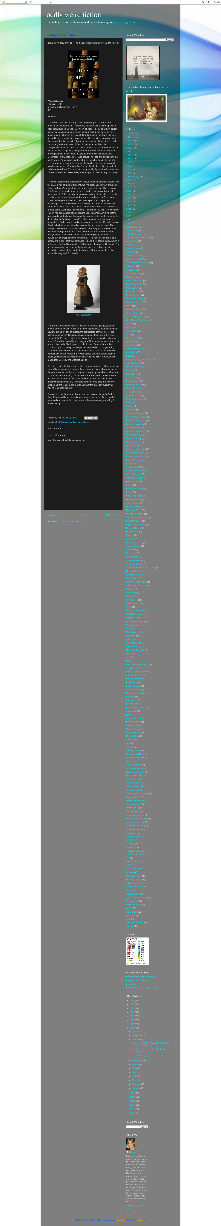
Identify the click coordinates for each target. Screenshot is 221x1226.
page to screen (133, 686)
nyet (128, 657)
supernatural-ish (134, 829)
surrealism (131, 833)
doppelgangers (133, 363)
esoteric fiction (133, 392)
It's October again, (140, 1055)
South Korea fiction (135, 772)
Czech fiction (132, 338)
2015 (128, 187)
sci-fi (128, 743)
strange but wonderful (136, 801)
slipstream (131, 761)
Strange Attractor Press (137, 793)
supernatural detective (136, 818)
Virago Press (132, 901)
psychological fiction (135, 707)
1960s (129, 166)
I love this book (133, 546)
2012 (132, 1113)
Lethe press (132, 600)
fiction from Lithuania (136, 442)
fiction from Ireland (135, 435)
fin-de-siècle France (135, 456)
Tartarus (130, 847)
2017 (128, 194)
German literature (134, 478)
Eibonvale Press (134, 385)
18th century (132, 137)
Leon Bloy (131, 593)
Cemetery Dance (134, 309)
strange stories (133, 804)
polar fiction (131, 700)
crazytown (131, 327)
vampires (130, 890)
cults (128, 334)
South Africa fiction (135, 768)
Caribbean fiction (134, 302)
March (135, 1080)
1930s (129, 155)
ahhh (128, 245)
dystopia (130, 370)
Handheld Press (133, 510)
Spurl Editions (132, 783)
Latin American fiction (136, 582)
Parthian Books (133, 689)
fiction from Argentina (136, 417)
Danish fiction (132, 342)
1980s (129, 173)
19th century (132, 176)
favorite (129, 410)
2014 (128, 184)
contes (129, 324)
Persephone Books (135, 693)
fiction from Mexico (135, 446)
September (137, 1060)
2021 (128, 209)
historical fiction (133, 528)
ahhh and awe (133, 248)
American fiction (133, 259)
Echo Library (132, 377)
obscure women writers (137, 664)
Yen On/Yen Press (135, 922)
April (134, 1076)
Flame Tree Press (134, 460)
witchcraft (130, 915)
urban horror (132, 883)
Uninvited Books (134, 879)
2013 (128, 180)
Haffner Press (132, 507)
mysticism (131, 635)
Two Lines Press (134, 869)
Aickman (130, 252)
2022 (128, 212)
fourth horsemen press (137, 471)
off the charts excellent (137, 671)
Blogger (141, 1220)
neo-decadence (133, 643)
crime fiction (132, 331)
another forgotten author (138, 263)
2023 (128, 216)
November (137, 1035)
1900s (129, 141)
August (135, 1064)
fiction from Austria (135, 424)
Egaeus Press (133, 381)
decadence (131, 352)
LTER (129, 607)
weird (128, 908)
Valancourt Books (134, 887)
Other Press (132, 682)
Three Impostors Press (137, 854)
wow (128, 919)
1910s (129, 144)
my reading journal (124, 22)
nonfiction (130, 984)
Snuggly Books (133, 765)
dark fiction (131, 345)
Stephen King (132, 790)
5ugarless (120, 1220)
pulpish (129, 714)
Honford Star (132, 532)
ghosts (129, 485)
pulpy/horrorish (133, 722)
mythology (131, 639)
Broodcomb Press (134, 298)
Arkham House (133, 273)
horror (129, 535)
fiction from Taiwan (135, 453)
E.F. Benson (132, 374)
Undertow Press (133, 876)
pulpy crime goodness (136, 718)
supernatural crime (135, 815)
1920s (129, 148)
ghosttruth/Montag (135, 489)
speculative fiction (134, 775)
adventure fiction (134, 234)
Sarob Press (132, 740)
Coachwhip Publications (137, 320)
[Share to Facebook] (93, 418)
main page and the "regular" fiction (142, 987)
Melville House (133, 618)
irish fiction (131, 553)
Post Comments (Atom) (71, 521)
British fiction (132, 291)
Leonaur (130, 596)
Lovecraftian (132, 603)
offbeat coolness (134, 675)
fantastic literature (134, 399)
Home (84, 515)
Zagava (130, 926)
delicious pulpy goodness (138, 359)
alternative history (134, 255)
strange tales (132, 808)
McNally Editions (134, 614)
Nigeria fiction (132, 646)
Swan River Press (134, 836)
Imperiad (130, 550)
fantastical (131, 403)
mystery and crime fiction (138, 980)
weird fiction (132, 912)
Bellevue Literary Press (137, 277)
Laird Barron (132, 578)
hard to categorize (135, 514)
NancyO (133, 1152)
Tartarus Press (133, 851)
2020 (128, 205)
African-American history (138, 237)
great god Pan (133, 503)
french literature (133, 474)
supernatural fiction (135, 822)
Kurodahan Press (134, 575)
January (136, 1088)
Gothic (64, 422)
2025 (128, 223)
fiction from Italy (133, 438)
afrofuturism (132, 241)
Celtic (129, 306)
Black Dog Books (134, 284)
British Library (132, 295)
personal (130, 696)
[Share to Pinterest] (96, 418)
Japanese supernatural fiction (140, 567)
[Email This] (85, 418)
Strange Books (133, 797)
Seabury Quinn (133, 750)
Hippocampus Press (135, 524)
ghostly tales (132, 481)
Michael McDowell (134, 621)
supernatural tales (134, 826)
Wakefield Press (133, 905)
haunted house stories (79, 422)
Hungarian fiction (134, 542)
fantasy (129, 406)
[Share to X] (91, 418)
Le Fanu (130, 589)
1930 (128, 151)
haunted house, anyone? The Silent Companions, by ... (148, 1050)
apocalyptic (131, 270)
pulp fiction (131, 711)
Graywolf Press (133, 499)
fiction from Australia (136, 420)
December (137, 1031)
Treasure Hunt (85, 315)
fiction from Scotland (136, 449)
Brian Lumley (132, 288)
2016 (128, 191)
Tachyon (130, 844)
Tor (127, 858)
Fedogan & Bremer (135, 413)
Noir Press (131, 653)
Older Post (113, 515)
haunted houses (134, 521)
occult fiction (132, 668)
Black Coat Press (134, 281)
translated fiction (134, 862)
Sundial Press (132, 811)
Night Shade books (135, 650)
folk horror (131, 463)
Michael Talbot (133, 625)
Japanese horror (134, 564)
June (134, 1068)
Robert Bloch (132, 736)
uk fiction (130, 872)
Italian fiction (132, 557)
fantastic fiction (133, 395)
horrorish (130, 539)
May (134, 1072)
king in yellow (132, 571)
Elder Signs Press (134, 388)
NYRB (129, 661)
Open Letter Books (135, 679)
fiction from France (135, 431)
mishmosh (131, 628)
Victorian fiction (133, 894)
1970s (129, 169)
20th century (132, 227)
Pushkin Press (133, 725)
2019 (128, 202)
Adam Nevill (132, 230)
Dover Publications (135, 367)
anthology (131, 266)
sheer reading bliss (135, 757)
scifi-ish (129, 747)
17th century (132, 133)
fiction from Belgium (135, 428)
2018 (57, 422)
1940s (129, 159)
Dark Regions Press (135, 349)
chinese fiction (133, 313)
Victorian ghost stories (136, 897)
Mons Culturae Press (136, 632)
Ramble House (133, 732)
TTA (128, 865)
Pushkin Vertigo (133, 729)
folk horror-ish (133, 467)
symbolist (130, 840)
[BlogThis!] (88, 418)
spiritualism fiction (134, 779)
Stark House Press (135, 786)
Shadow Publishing (135, 754)
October (136, 1039)
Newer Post (54, 515)
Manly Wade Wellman (136, 610)
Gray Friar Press (134, 496)
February (136, 1084)
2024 (128, 220)
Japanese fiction (134, 560)
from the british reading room (140, 977)
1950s (129, 162)
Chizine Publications (135, 316)
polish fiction (132, 704)
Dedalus (130, 356)
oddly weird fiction (74, 14)
